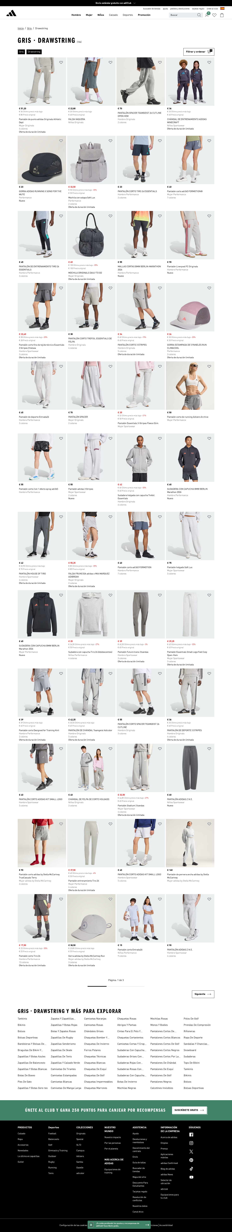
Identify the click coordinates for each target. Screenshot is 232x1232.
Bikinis (21, 1025)
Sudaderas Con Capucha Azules (130, 1050)
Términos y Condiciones (146, 1225)
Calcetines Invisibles (161, 1088)
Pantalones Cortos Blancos (165, 1037)
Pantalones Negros (161, 1082)
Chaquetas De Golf (94, 1075)
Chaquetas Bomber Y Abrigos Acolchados (95, 1038)
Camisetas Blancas (61, 1082)
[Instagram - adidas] (201, 1143)
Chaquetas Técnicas (95, 1056)
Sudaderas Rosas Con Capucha (129, 1069)
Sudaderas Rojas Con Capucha (129, 1063)
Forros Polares (92, 1050)
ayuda (165, 9)
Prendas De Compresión (197, 1025)
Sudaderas (190, 1056)
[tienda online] (11, 13)
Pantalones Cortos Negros (164, 1050)
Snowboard (190, 1050)
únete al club (212, 9)
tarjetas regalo (198, 9)
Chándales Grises (94, 1031)
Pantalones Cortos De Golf (164, 1044)
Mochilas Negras (126, 1088)
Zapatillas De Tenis (61, 1056)
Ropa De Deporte (193, 1037)
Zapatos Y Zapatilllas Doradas (62, 1019)
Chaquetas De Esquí (95, 1069)
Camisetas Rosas (93, 1025)
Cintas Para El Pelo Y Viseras (128, 1031)
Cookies (109, 1225)
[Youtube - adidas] (201, 1177)
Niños (101, 15)
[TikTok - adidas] (201, 1169)
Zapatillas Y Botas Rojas (64, 1025)
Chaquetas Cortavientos (130, 1037)
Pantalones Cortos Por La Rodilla (164, 1057)
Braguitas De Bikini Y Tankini (29, 1050)
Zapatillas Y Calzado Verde (65, 1063)
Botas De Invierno (127, 1082)
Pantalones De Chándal (163, 1063)
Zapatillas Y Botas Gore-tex (33, 1088)
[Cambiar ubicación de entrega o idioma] (222, 8)
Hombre (76, 15)
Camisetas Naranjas (95, 1019)
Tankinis (22, 1019)
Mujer (89, 15)
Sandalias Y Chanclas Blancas (195, 1044)
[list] (100, 51)
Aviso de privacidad (124, 1225)
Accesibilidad (166, 1225)
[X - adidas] (201, 1152)
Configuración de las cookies (73, 1225)
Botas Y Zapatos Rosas (63, 1031)
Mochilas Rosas (159, 1019)
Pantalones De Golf (160, 1075)
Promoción (144, 15)
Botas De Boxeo (26, 1075)
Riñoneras (189, 1031)
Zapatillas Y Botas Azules (31, 1056)
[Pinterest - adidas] (201, 1160)
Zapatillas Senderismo (63, 1044)
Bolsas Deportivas (28, 1037)
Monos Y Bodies (159, 1025)
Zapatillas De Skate (61, 1050)
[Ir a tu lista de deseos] (214, 15)
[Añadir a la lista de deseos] (61, 63)
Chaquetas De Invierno (96, 1044)
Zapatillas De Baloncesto (31, 1063)
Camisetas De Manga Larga (66, 1088)
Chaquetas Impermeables (98, 1082)
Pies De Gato (25, 1082)
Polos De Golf (191, 1019)
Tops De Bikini (192, 1063)
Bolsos (21, 1031)
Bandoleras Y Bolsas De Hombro (31, 1044)
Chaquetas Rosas (126, 1019)
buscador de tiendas (151, 9)
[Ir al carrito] (222, 15)
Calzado (113, 15)
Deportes (128, 15)
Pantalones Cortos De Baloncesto (162, 1031)
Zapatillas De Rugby (62, 1037)
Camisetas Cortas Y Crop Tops (131, 1044)
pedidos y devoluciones (180, 9)
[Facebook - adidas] (201, 1135)
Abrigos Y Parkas (126, 1025)
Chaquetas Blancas (94, 1063)
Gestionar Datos (96, 1225)
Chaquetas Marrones (95, 1088)
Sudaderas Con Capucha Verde (130, 1075)
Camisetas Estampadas (64, 1075)
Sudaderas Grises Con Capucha (129, 1057)
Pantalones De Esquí (161, 1069)
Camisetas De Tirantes (63, 1069)
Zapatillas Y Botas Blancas (32, 1069)
